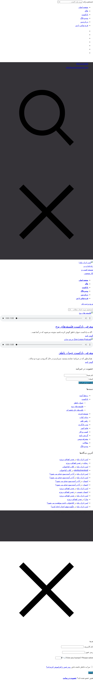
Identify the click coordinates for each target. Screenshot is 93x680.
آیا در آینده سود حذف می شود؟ (62, 474)
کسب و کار (83, 432)
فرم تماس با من (81, 25)
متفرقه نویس (83, 439)
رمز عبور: (89, 652)
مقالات (85, 443)
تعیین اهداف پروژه (67, 459)
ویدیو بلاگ (84, 18)
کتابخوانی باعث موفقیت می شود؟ (60, 503)
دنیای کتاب (84, 417)
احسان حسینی (82, 492)
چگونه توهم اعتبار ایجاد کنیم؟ (62, 507)
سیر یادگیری (83, 425)
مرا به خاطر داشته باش (81, 667)
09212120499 (82, 64)
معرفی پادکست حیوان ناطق (76, 353)
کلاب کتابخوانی (68, 467)
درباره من (84, 22)
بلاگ (86, 11)
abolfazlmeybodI (81, 470)
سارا (86, 499)
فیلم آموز (84, 428)
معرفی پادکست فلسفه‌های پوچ (74, 326)
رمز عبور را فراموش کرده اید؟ (58, 667)
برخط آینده (84, 396)
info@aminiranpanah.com (77, 68)
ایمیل (91, 379)
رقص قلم (84, 421)
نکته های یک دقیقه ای (74, 410)
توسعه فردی (83, 414)
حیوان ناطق (78, 403)
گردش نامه (83, 435)
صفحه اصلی (83, 7)
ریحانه (85, 463)
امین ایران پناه (82, 459)
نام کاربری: (88, 647)
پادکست (85, 15)
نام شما (90, 375)
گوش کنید (89, 336)
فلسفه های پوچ (77, 406)
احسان (85, 481)
